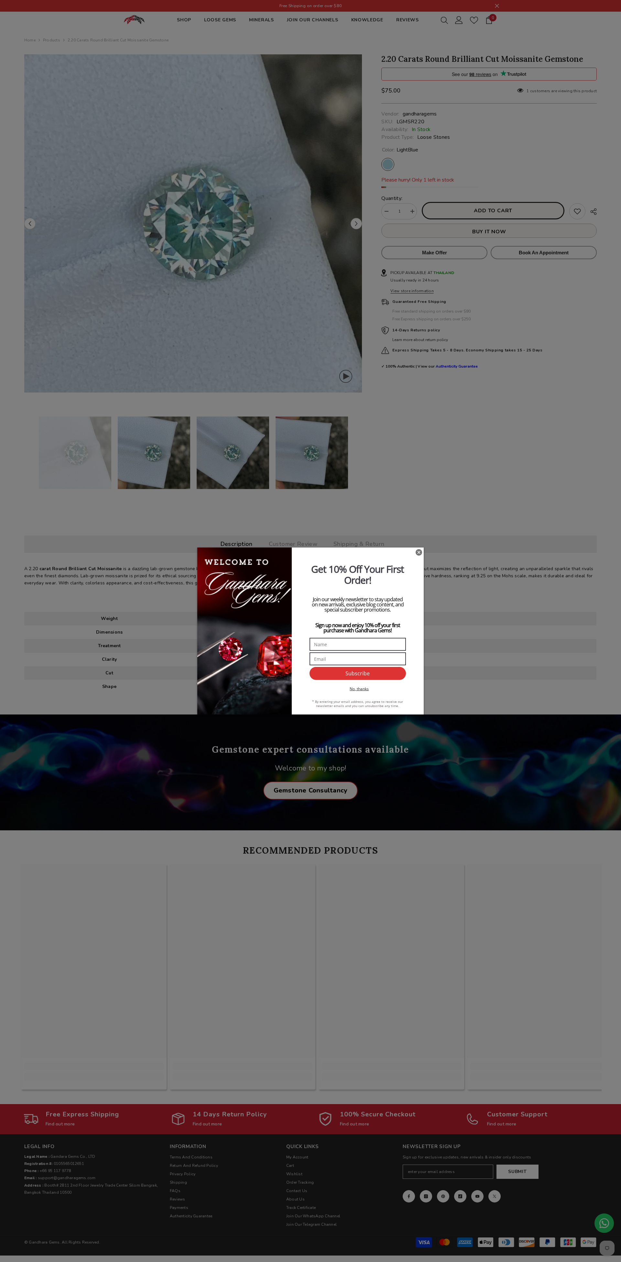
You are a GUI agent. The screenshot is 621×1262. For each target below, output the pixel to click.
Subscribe (357, 673)
